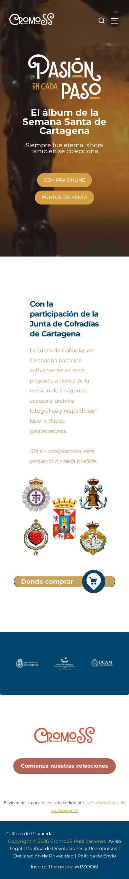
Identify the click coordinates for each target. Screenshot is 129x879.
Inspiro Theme (47, 867)
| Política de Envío (95, 856)
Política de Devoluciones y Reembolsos (72, 848)
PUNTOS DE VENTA (64, 197)
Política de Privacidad (30, 834)
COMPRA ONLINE (64, 180)
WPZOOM (86, 867)
